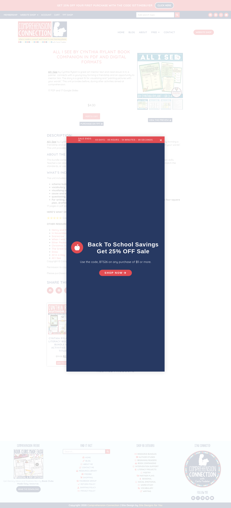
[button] (161, 140)
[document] (115, 254)
